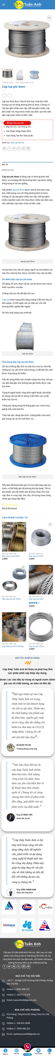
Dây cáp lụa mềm (36, 599)
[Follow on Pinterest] (14, 966)
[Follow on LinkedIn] (23, 966)
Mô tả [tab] (5, 165)
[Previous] (6, 40)
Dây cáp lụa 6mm (36, 556)
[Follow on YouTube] (28, 966)
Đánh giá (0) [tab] (7, 170)
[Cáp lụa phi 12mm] (41, 627)
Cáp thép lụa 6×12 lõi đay (13, 646)
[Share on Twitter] (14, 148)
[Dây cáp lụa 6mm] (41, 536)
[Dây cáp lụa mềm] (41, 579)
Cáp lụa (5, 300)
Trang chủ (7, 83)
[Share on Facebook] (9, 148)
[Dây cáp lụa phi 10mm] (14, 579)
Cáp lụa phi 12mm (36, 646)
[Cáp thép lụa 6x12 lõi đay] (14, 627)
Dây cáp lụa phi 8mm (11, 556)
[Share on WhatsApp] (4, 148)
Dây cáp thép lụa (24, 83)
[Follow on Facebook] (4, 966)
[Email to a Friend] (19, 148)
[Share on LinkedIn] (28, 148)
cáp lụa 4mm (18, 190)
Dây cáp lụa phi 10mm (11, 599)
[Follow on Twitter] (9, 966)
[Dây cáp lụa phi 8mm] (14, 536)
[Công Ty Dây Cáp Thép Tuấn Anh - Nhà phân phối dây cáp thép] (27, 4)
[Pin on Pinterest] (23, 148)
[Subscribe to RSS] (19, 966)
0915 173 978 (23, 995)
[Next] (48, 40)
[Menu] (3, 4)
